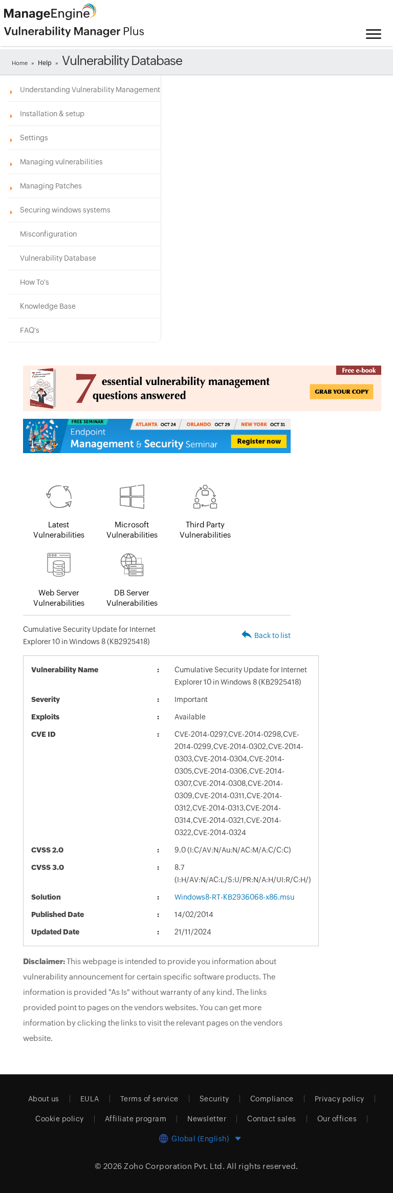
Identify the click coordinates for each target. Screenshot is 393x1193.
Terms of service (149, 1098)
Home (20, 63)
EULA (89, 1098)
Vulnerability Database (58, 258)
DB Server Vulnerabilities (132, 597)
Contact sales (271, 1118)
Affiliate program (136, 1118)
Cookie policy (59, 1118)
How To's (34, 282)
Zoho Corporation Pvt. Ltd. (174, 1166)
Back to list (272, 635)
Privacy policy (339, 1098)
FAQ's (29, 330)
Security (214, 1098)
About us (43, 1098)
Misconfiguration (48, 234)
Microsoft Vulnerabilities (132, 529)
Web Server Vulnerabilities (58, 597)
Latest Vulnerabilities (58, 529)
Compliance (272, 1098)
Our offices (337, 1118)
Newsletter (206, 1118)
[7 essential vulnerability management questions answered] (157, 388)
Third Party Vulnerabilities (205, 529)
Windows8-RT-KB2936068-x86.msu (234, 897)
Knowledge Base (48, 306)
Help (45, 63)
